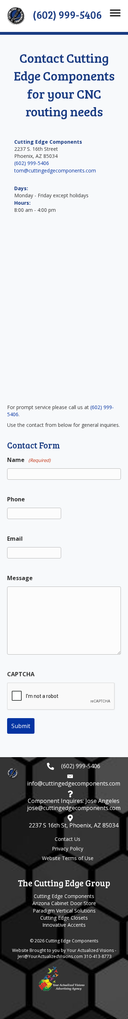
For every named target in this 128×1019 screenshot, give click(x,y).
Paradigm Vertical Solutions (64, 910)
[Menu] (115, 13)
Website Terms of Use (68, 858)
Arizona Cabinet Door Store (64, 903)
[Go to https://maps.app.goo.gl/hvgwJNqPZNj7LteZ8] (74, 821)
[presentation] (61, 696)
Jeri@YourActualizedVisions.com (50, 956)
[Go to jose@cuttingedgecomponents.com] (74, 801)
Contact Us (67, 839)
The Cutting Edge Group (64, 883)
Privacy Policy (67, 848)
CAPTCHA (20, 674)
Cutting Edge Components (64, 896)
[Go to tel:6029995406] (74, 766)
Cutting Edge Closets (64, 917)
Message (20, 578)
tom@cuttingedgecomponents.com (55, 170)
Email (15, 538)
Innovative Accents (64, 924)
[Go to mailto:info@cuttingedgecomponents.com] (74, 779)
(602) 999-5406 (31, 163)
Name (28, 460)
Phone (16, 499)
